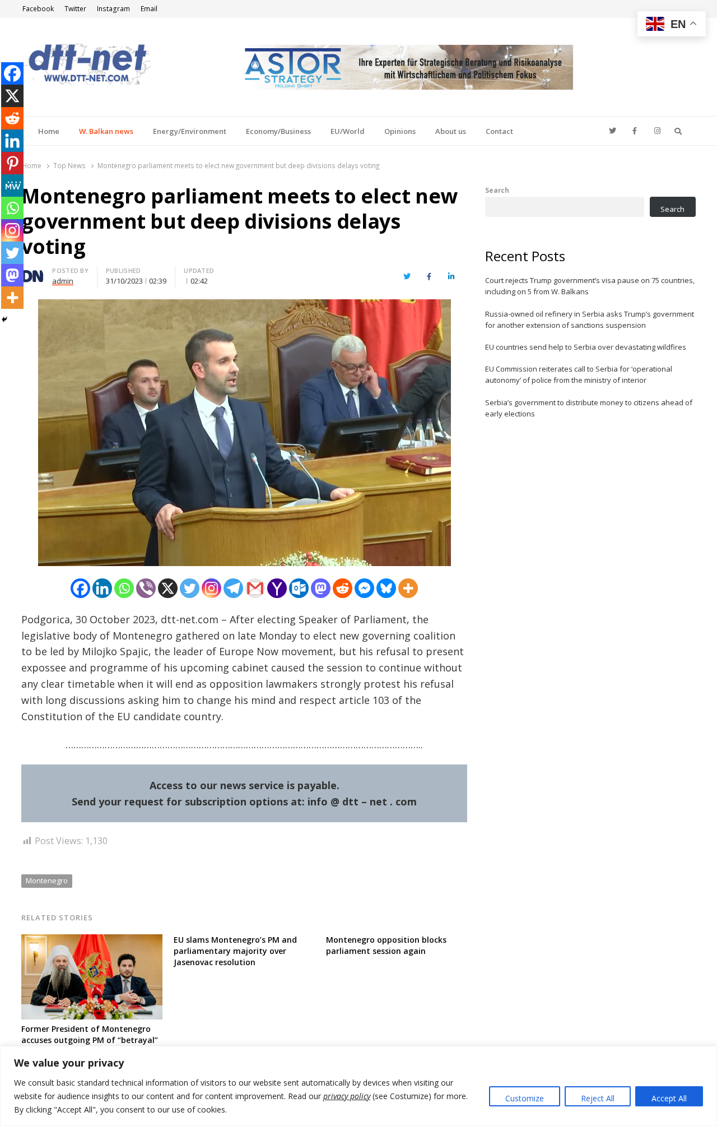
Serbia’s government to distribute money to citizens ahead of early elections (588, 408)
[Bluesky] (386, 588)
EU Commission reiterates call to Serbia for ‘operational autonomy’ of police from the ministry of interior (578, 374)
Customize (524, 1098)
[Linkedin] (102, 588)
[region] (358, 1086)
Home (48, 131)
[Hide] (4, 319)
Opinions (400, 131)
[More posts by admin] (32, 272)
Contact (499, 131)
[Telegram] (233, 588)
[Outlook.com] (299, 588)
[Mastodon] (320, 588)
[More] (408, 588)
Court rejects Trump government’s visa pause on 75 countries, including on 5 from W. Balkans (590, 285)
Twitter (75, 8)
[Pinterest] (12, 163)
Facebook (38, 8)
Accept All (669, 1098)
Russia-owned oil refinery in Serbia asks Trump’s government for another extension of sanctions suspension (589, 319)
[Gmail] (255, 588)
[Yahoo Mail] (277, 588)
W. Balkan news (106, 131)
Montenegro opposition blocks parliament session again (386, 945)
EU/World (347, 131)
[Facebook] (80, 588)
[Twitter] (189, 588)
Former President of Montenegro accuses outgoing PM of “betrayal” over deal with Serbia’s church (89, 1040)
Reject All (597, 1098)
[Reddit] (342, 588)
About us (450, 131)
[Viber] (146, 588)
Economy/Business (278, 131)
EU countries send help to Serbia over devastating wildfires (585, 347)
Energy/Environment (189, 131)
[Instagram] (211, 588)
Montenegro (47, 880)
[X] (168, 588)
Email (149, 8)
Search (497, 190)
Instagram (113, 8)
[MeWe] (12, 185)
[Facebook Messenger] (364, 588)
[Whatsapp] (124, 588)
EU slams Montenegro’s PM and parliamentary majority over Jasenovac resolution (235, 950)
